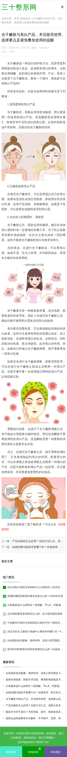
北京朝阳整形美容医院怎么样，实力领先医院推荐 (34, 613)
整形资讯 (25, 18)
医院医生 (11, 752)
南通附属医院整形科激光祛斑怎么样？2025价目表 (35, 596)
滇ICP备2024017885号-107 (33, 742)
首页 (16, 18)
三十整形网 (19, 6)
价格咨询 (34, 750)
